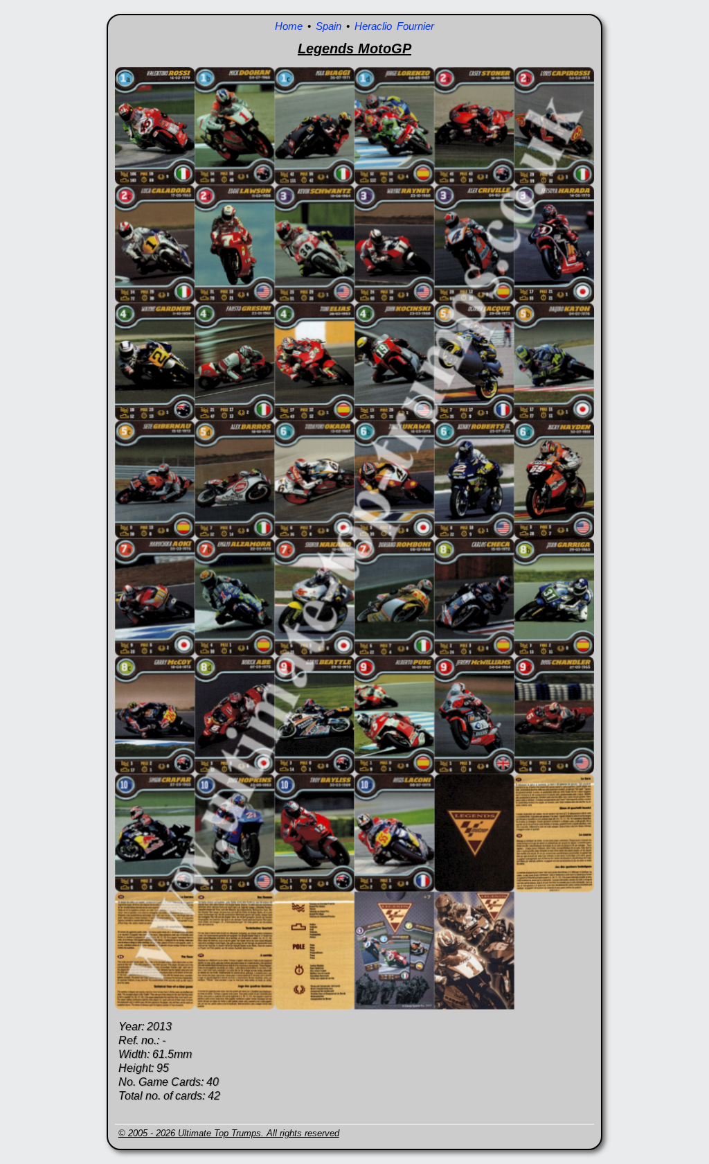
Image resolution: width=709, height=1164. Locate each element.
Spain (328, 26)
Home (289, 26)
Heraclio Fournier (394, 26)
